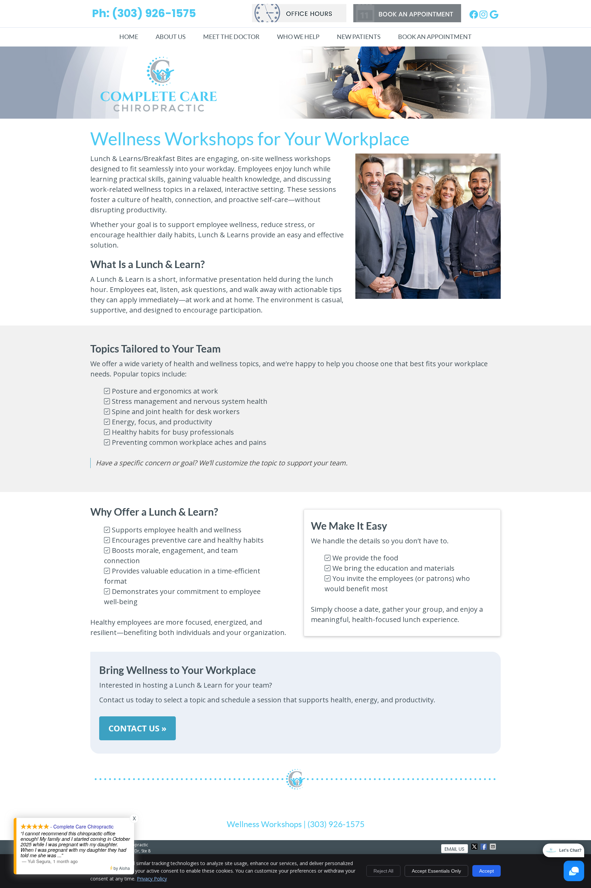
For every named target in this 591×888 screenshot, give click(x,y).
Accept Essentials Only (436, 871)
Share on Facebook (484, 847)
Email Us (454, 849)
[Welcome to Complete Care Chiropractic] (159, 109)
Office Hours (299, 13)
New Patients (359, 36)
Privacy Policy (152, 878)
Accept (486, 871)
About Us (171, 36)
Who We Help (298, 36)
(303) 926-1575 (154, 13)
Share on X (475, 847)
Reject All (383, 871)
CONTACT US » (137, 728)
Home (128, 36)
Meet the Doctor (231, 36)
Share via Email (493, 847)
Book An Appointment (435, 36)
